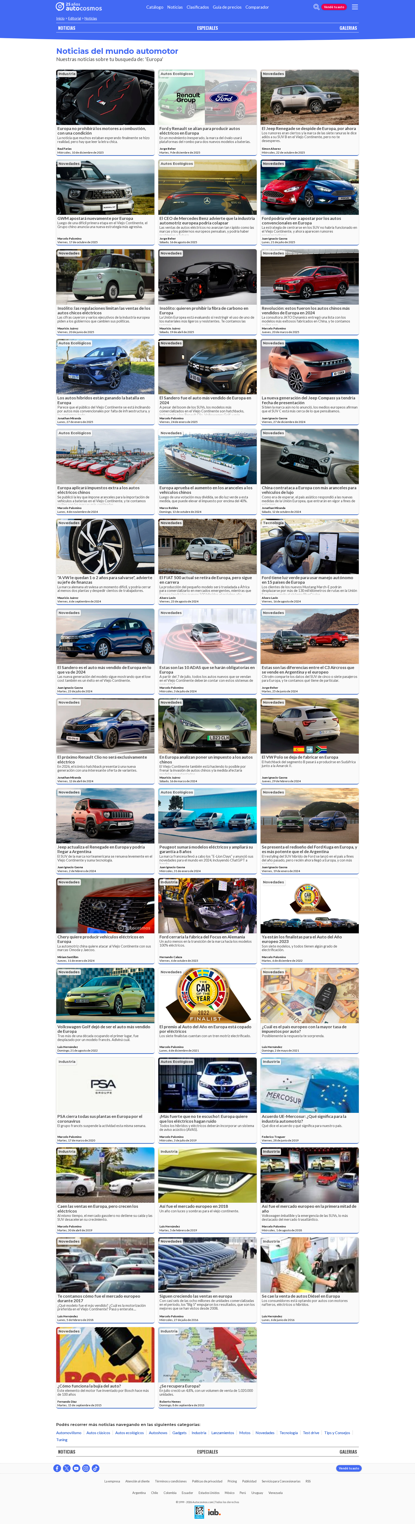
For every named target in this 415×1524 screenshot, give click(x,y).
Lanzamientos (222, 1432)
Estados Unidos (209, 1493)
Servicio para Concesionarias (281, 1481)
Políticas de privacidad (207, 1481)
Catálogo (154, 7)
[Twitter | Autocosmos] (67, 1468)
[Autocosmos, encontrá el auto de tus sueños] (79, 7)
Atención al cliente (137, 1481)
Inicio (60, 18)
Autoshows (158, 1432)
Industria (67, 74)
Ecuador (187, 1493)
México (229, 1493)
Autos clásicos (98, 1432)
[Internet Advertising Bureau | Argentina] (214, 1512)
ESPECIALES (207, 28)
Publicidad (249, 1481)
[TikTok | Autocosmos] (95, 1468)
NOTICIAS (66, 28)
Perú (243, 1493)
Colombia (170, 1493)
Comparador (257, 7)
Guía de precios (227, 7)
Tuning (61, 1439)
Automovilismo (68, 1432)
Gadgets (179, 1432)
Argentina (139, 1493)
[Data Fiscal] (199, 1512)
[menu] (355, 7)
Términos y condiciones (171, 1481)
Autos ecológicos (177, 74)
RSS (308, 1481)
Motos (244, 1432)
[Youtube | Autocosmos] (76, 1468)
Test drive (311, 1432)
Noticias (175, 7)
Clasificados (198, 7)
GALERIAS (348, 28)
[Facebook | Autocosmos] (57, 1468)
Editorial (74, 18)
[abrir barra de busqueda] (316, 7)
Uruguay (257, 1493)
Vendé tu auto (334, 7)
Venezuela (276, 1493)
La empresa (112, 1481)
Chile (154, 1493)
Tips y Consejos (337, 1432)
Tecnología (273, 523)
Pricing (232, 1481)
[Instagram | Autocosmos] (86, 1468)
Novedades (273, 74)
